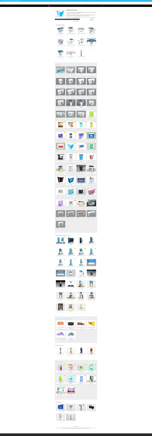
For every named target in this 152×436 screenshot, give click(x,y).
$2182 (89, 245)
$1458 (68, 86)
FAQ (69, 5)
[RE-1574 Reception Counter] (60, 203)
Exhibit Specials (73, 5)
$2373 (89, 107)
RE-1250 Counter (83, 195)
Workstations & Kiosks (65, 19)
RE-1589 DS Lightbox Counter (60, 128)
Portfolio (141, 3)
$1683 (58, 35)
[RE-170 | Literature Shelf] (60, 417)
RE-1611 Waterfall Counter (61, 117)
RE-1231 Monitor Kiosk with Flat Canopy (91, 288)
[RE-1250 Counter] (81, 191)
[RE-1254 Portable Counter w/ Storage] (81, 156)
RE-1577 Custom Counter (92, 85)
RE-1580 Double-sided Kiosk (71, 276)
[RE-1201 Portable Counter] (81, 168)
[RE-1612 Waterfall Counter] (71, 114)
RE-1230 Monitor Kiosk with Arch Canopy (61, 299)
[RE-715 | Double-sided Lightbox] (71, 378)
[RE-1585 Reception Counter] (71, 203)
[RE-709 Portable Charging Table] (91, 30)
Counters (61, 19)
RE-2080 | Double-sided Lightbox (71, 394)
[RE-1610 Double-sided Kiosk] (71, 251)
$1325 (68, 140)
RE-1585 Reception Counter (71, 206)
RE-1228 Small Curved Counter (91, 172)
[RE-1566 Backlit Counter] (71, 135)
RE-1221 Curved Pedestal (71, 172)
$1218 (78, 356)
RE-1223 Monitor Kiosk (62, 287)
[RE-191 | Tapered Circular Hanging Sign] (71, 323)
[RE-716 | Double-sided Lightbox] (81, 378)
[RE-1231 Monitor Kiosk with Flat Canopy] (91, 283)
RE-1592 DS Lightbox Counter (81, 128)
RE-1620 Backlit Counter (61, 73)
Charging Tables (57, 19)
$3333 (78, 119)
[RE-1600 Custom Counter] (71, 92)
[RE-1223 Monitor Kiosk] (60, 283)
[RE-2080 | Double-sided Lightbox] (71, 390)
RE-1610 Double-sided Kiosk (71, 255)
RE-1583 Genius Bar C (82, 217)
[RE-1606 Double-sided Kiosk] (71, 262)
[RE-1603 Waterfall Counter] (91, 102)
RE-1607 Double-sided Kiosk (61, 266)
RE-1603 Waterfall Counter (92, 106)
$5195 (58, 245)
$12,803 (89, 267)
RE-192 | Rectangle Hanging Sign (81, 328)
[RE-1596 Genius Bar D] (91, 213)
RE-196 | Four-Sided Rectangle (71, 338)
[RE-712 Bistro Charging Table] (81, 30)
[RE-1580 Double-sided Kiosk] (71, 273)
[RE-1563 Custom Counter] (60, 191)
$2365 (68, 151)
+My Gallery (62, 36)
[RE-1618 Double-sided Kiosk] (60, 240)
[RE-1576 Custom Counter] (81, 81)
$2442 (89, 196)
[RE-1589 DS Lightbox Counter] (60, 125)
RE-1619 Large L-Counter (71, 73)
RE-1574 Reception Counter (61, 206)
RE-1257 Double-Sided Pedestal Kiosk (81, 299)
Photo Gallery (71, 17)
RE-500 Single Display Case (61, 310)
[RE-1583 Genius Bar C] (81, 213)
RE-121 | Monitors (62, 410)
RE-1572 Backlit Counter (71, 149)
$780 (58, 174)
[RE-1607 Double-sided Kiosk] (60, 262)
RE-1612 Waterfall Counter (71, 117)
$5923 (78, 384)
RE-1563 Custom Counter (61, 195)
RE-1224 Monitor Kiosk (93, 276)
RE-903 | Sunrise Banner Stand (81, 354)
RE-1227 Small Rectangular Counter (61, 172)
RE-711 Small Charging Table (71, 45)
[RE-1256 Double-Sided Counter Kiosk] (71, 295)
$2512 (58, 151)
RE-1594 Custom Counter (71, 85)
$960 (58, 162)
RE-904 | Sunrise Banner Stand (91, 354)
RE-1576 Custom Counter (82, 85)
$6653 (58, 267)
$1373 (78, 185)
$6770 (89, 384)
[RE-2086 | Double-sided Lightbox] (91, 378)
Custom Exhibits (122, 3)
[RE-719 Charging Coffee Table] (60, 30)
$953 (68, 46)
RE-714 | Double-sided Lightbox (60, 383)
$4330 (68, 267)
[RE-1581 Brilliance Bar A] (91, 262)
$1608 (68, 218)
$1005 (89, 47)
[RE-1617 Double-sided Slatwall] (71, 240)
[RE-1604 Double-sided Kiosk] (91, 240)
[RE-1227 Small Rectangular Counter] (60, 168)
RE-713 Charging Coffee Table (71, 57)
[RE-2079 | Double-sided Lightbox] (91, 367)
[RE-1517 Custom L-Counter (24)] (81, 69)
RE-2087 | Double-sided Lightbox (60, 394)
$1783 (78, 196)
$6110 (78, 256)
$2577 (68, 119)
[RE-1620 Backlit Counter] (60, 69)
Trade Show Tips (65, 5)
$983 (68, 107)
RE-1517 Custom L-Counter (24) (81, 74)
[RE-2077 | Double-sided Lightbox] (60, 367)
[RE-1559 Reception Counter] (60, 179)
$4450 (68, 74)
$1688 (78, 301)
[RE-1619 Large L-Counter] (71, 69)
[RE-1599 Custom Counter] (81, 92)
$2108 (89, 86)
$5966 (58, 74)
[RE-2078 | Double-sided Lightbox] (81, 367)
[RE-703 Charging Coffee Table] (60, 53)
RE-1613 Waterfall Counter (82, 117)
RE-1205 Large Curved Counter (81, 184)
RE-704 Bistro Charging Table (70, 33)
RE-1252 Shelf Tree (83, 310)
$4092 (68, 384)
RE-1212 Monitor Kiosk (72, 287)
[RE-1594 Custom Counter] (71, 81)
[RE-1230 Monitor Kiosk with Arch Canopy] (60, 295)
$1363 (78, 289)
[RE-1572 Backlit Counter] (71, 146)
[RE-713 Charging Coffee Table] (71, 53)
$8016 (58, 396)
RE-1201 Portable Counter (82, 172)
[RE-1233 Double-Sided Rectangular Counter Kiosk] (91, 295)
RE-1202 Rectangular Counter (71, 184)
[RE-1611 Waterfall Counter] (60, 114)
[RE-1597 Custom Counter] (60, 102)
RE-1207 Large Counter (92, 195)
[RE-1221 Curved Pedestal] (71, 168)
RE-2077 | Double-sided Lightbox (60, 371)
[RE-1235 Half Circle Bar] (81, 203)
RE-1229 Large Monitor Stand (81, 276)
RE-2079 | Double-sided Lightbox (91, 371)
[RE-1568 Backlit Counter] (60, 146)
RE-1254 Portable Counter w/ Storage (81, 161)
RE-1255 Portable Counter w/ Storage (70, 161)
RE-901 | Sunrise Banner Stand (60, 354)
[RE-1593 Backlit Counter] (91, 114)
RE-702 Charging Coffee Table (91, 46)
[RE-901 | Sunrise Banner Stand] (60, 350)
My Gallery (52, 5)
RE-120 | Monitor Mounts (71, 410)
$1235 (89, 35)
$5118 (78, 75)
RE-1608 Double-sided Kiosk (91, 255)
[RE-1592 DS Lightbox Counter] (81, 125)
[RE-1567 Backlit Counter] (91, 135)
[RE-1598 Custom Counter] (91, 92)
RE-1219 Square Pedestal (92, 160)
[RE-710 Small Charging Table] (81, 41)
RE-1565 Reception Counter (91, 183)
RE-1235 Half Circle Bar (82, 206)
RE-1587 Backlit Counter (82, 149)
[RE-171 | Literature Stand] (71, 417)
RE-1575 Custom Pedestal (61, 85)
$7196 (78, 267)
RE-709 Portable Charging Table (91, 34)
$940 (88, 174)
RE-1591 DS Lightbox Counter (91, 128)
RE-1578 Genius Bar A (62, 217)
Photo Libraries (58, 5)
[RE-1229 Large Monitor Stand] (81, 273)
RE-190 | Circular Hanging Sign (60, 328)
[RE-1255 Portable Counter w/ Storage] (71, 156)
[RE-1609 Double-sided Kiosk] (81, 251)
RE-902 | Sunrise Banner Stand (70, 354)
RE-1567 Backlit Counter (92, 139)
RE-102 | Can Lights (93, 410)
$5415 (58, 256)
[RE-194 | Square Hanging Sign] (60, 334)
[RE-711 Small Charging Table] (71, 41)
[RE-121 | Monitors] (60, 407)
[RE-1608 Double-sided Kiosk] (91, 251)
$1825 (78, 140)
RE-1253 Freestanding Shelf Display (71, 311)
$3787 (89, 256)
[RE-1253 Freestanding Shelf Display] (71, 307)
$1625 (89, 218)
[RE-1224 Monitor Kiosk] (91, 273)
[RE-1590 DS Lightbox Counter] (71, 125)
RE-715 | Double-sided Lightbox (71, 383)
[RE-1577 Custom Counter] (91, 81)
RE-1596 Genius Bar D (92, 217)
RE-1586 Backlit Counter (61, 139)
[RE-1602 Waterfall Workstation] (81, 102)
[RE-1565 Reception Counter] (91, 179)
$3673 (58, 384)
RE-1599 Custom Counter (82, 95)
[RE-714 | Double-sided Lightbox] (60, 378)
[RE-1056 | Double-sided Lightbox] (71, 367)
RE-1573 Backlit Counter (92, 149)
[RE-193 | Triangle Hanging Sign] (91, 323)
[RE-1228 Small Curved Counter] (91, 168)
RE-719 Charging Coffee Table (60, 34)
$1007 (58, 288)
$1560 (89, 119)
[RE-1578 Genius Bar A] (60, 213)
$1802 (89, 140)
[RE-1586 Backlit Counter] (60, 135)
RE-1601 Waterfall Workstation (70, 106)
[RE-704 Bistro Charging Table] (71, 30)
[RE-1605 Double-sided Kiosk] (81, 262)
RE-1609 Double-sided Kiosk (81, 255)
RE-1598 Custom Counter (92, 95)
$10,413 (68, 396)
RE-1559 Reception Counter (60, 183)
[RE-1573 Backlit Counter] (91, 146)
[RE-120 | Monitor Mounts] (71, 407)
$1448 (68, 356)
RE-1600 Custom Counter (71, 95)
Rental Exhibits (135, 3)
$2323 (58, 46)
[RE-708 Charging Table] (60, 41)
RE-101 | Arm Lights (83, 410)
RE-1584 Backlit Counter (82, 139)
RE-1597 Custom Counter (61, 106)
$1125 (78, 108)
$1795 (78, 86)
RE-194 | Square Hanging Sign (60, 338)
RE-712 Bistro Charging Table (81, 33)
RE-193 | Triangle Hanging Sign (91, 328)
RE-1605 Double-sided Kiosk (81, 266)
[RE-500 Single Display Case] (60, 307)
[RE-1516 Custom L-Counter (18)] (91, 69)
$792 (88, 161)
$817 (68, 162)
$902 (58, 356)
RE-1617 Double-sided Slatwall (71, 244)
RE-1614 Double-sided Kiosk (61, 255)
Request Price (80, 173)
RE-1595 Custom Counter (61, 95)
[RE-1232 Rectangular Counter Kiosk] (81, 283)
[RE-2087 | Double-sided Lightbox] (60, 390)
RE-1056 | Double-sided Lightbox (70, 371)
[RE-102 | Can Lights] (91, 407)
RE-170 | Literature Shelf (61, 420)
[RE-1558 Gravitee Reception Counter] (71, 191)
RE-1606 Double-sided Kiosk (71, 266)
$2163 (78, 218)
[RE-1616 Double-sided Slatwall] (81, 240)
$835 (68, 173)
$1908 (68, 197)
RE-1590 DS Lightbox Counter (70, 128)
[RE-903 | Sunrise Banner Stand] (81, 350)
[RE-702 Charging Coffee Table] (91, 41)
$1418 (68, 185)
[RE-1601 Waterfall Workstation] (71, 102)
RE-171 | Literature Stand (71, 420)
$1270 (68, 288)
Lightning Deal (79, 5)
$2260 (58, 107)
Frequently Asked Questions (86, 17)
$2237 (58, 140)
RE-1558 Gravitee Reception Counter (70, 195)
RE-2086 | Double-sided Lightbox (91, 383)
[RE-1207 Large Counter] (91, 191)
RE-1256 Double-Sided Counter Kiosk (70, 299)
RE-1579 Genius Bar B (72, 217)
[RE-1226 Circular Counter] (91, 203)
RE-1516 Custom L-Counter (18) (91, 74)
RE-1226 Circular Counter (92, 206)
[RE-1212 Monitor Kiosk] (71, 283)
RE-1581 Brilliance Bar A (92, 266)
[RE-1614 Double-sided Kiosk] (60, 251)
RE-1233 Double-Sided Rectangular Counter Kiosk (91, 299)
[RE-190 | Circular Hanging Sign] (60, 323)
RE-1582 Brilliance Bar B (61, 276)
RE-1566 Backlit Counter (71, 139)
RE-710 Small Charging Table (81, 45)
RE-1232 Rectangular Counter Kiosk (81, 288)
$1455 (58, 196)
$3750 (58, 119)
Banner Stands (70, 19)
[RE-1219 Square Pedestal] (91, 156)
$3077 (68, 256)
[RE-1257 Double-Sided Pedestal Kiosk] (81, 295)
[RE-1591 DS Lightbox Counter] (91, 125)
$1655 (58, 218)
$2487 (79, 151)
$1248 (58, 86)
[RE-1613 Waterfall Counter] (81, 114)
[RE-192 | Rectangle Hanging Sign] (81, 323)
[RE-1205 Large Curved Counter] (81, 179)
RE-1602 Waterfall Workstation (81, 107)
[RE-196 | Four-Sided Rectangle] (71, 334)
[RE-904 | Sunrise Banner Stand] (91, 350)
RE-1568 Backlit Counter (61, 149)
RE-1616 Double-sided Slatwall (81, 244)
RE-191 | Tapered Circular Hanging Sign (71, 328)
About (145, 3)
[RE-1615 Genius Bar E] (60, 224)
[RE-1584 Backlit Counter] (81, 135)
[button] (74, 19)
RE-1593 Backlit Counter (92, 117)
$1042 (58, 229)
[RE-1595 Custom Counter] (60, 92)
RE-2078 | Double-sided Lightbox (81, 371)
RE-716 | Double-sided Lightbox (81, 383)
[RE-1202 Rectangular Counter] (71, 179)
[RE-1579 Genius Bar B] (71, 213)
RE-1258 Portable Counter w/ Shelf (60, 161)
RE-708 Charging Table (61, 45)
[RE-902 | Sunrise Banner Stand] (71, 350)
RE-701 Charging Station (82, 56)
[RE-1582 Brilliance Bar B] (60, 273)
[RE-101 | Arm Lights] (81, 407)
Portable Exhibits (129, 3)
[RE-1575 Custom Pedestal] (60, 81)
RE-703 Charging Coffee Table (60, 57)
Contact (148, 3)
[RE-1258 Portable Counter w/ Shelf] (60, 156)
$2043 (89, 356)
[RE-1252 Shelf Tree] (81, 307)
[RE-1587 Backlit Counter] (81, 146)
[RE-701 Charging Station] (81, 53)
